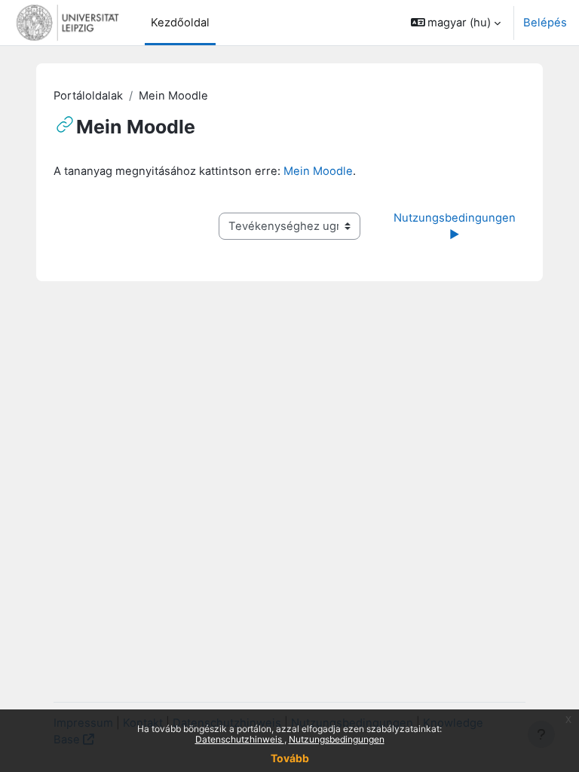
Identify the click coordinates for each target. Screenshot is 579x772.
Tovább (290, 758)
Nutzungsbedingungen (336, 739)
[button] (456, 22)
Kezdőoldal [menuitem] (180, 22)
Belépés (545, 22)
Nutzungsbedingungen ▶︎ (456, 226)
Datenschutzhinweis (239, 739)
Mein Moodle (318, 171)
